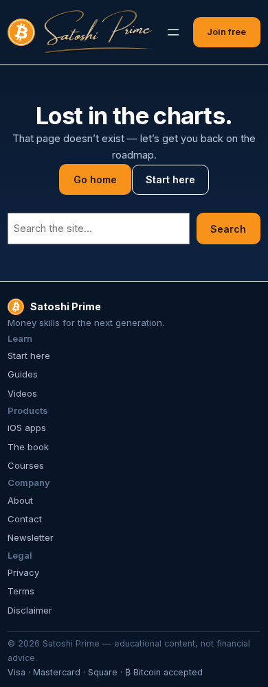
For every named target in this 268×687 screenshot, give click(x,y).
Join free (226, 31)
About (20, 500)
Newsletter (31, 537)
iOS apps (27, 427)
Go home (95, 179)
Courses (26, 465)
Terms (21, 590)
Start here (170, 179)
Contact (25, 518)
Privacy (23, 572)
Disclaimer (30, 610)
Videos (22, 393)
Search (228, 229)
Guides (23, 374)
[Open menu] (173, 32)
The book (28, 446)
